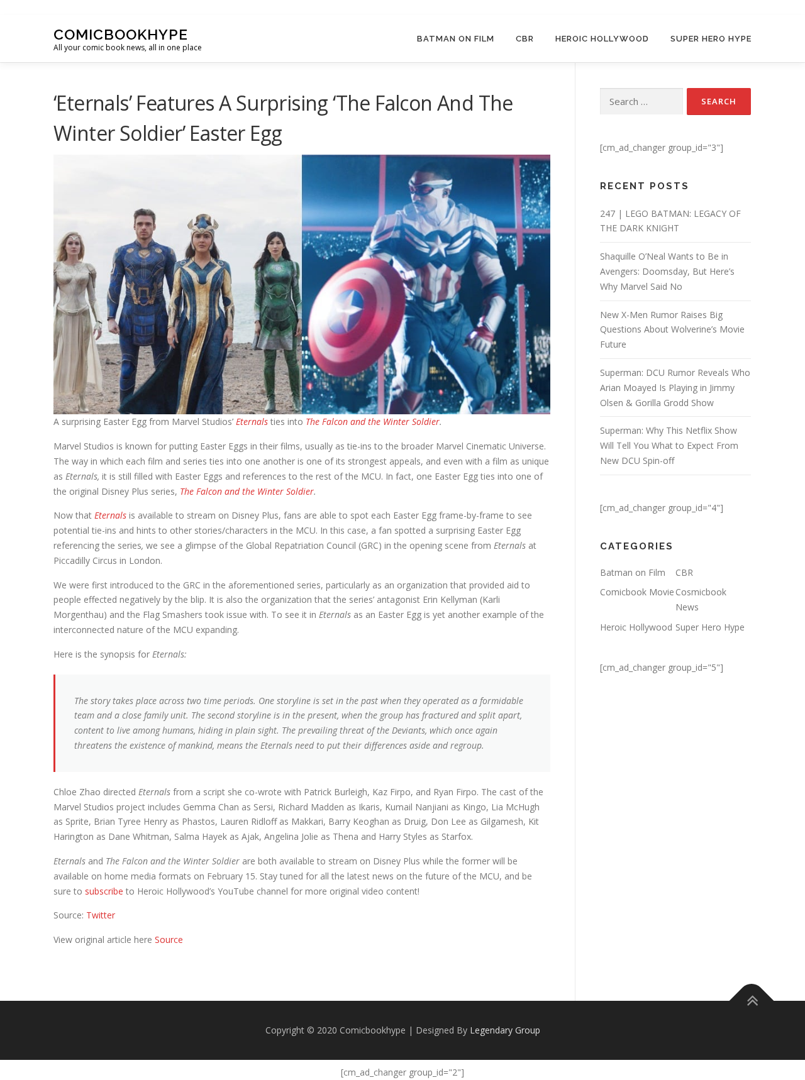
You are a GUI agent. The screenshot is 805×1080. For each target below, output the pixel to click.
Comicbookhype (120, 33)
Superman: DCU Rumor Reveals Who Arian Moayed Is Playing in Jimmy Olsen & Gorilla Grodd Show (675, 387)
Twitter (100, 915)
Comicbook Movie (637, 592)
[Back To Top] (752, 1001)
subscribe (105, 891)
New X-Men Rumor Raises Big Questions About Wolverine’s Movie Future (672, 330)
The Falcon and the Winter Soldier (373, 421)
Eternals (252, 421)
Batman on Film (455, 38)
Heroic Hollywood (602, 38)
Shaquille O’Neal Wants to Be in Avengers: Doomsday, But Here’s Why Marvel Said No (667, 271)
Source (169, 939)
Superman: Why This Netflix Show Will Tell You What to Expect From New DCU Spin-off (669, 445)
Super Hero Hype (711, 38)
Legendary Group (505, 1030)
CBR (525, 38)
